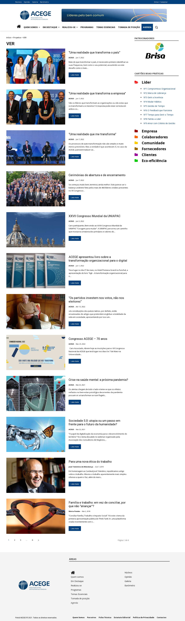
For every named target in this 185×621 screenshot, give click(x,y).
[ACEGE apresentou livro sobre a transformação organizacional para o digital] (35, 270)
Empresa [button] (149, 131)
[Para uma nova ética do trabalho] (35, 475)
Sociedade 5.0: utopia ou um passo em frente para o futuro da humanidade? (94, 422)
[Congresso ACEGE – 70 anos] (35, 352)
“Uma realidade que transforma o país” (94, 52)
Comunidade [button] (153, 142)
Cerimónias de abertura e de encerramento (97, 175)
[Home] (18, 27)
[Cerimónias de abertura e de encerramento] (35, 188)
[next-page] (38, 540)
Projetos (17, 37)
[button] (156, 27)
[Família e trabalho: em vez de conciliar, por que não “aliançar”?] (35, 516)
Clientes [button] (149, 154)
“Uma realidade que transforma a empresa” (97, 93)
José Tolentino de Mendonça (81, 467)
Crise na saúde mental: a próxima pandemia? (98, 379)
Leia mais (75, 75)
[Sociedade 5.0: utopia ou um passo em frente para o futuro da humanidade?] (35, 434)
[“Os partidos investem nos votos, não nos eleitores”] (35, 311)
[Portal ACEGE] (38, 15)
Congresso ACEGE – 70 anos (88, 339)
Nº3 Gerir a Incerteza (153, 97)
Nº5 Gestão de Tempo (154, 106)
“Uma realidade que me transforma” (92, 134)
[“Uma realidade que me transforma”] (35, 147)
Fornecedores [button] (154, 148)
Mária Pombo (74, 511)
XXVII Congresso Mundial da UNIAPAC (94, 216)
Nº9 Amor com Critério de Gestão (159, 123)
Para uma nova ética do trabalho (90, 461)
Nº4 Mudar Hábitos (152, 101)
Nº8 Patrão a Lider (152, 119)
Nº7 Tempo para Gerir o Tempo (158, 114)
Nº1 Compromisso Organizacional (159, 88)
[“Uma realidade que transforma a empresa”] (35, 107)
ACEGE (71, 57)
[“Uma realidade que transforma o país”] (35, 66)
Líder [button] (146, 82)
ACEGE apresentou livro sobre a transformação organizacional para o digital (98, 258)
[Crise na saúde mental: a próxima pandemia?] (35, 393)
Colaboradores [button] (155, 136)
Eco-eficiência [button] (154, 160)
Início (8, 37)
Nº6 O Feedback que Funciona (158, 110)
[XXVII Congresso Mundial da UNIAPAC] (35, 229)
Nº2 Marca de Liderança (155, 93)
